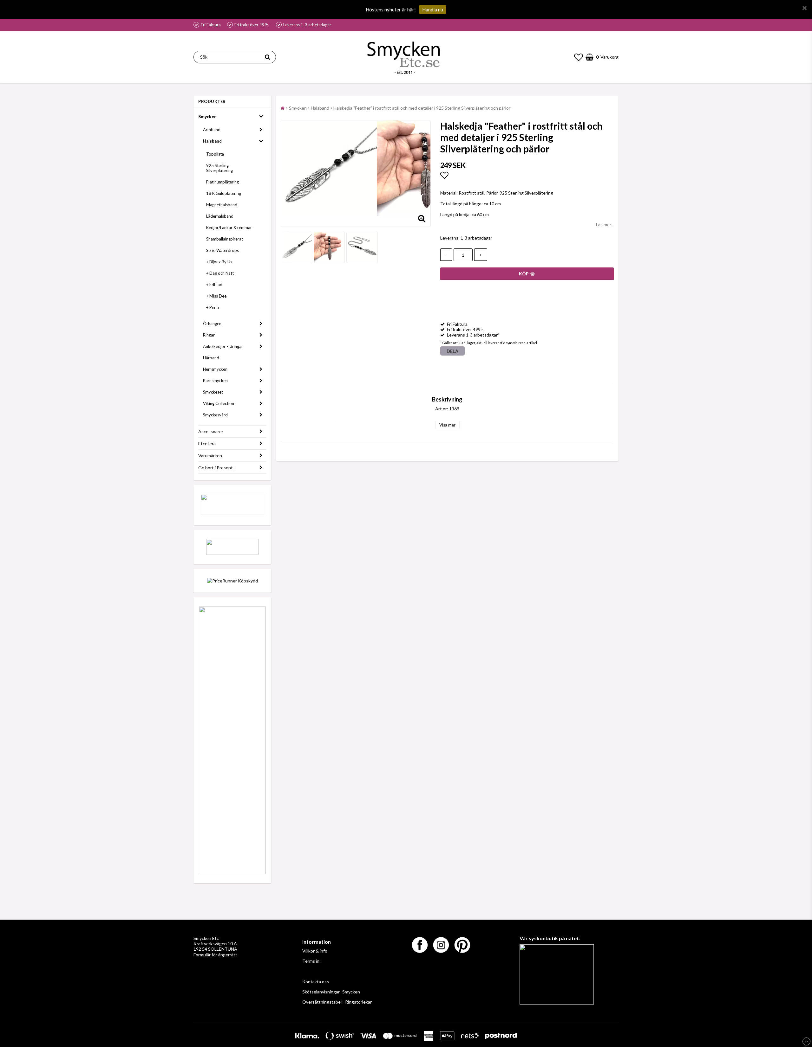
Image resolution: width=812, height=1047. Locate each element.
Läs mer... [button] (605, 224)
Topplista (215, 154)
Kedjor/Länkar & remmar (229, 227)
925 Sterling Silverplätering (219, 168)
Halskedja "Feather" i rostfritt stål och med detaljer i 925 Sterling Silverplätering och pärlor (421, 108)
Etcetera (207, 443)
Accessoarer (210, 431)
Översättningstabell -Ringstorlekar (337, 1002)
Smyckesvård (215, 414)
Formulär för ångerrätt (215, 954)
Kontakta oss (315, 981)
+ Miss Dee (216, 296)
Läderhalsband (219, 216)
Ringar (209, 334)
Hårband (211, 357)
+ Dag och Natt (220, 273)
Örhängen (212, 323)
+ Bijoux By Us (219, 261)
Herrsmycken (215, 369)
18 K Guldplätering (223, 193)
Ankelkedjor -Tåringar (223, 346)
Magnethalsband (221, 204)
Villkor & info (314, 951)
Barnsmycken (215, 380)
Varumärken (210, 455)
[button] (578, 57)
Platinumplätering (222, 181)
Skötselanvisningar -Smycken (331, 991)
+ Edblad (214, 284)
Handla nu (432, 9)
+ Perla (212, 307)
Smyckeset (213, 392)
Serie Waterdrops (222, 250)
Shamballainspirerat (224, 238)
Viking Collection (218, 403)
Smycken (207, 116)
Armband (211, 129)
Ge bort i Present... (217, 467)
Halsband (212, 141)
